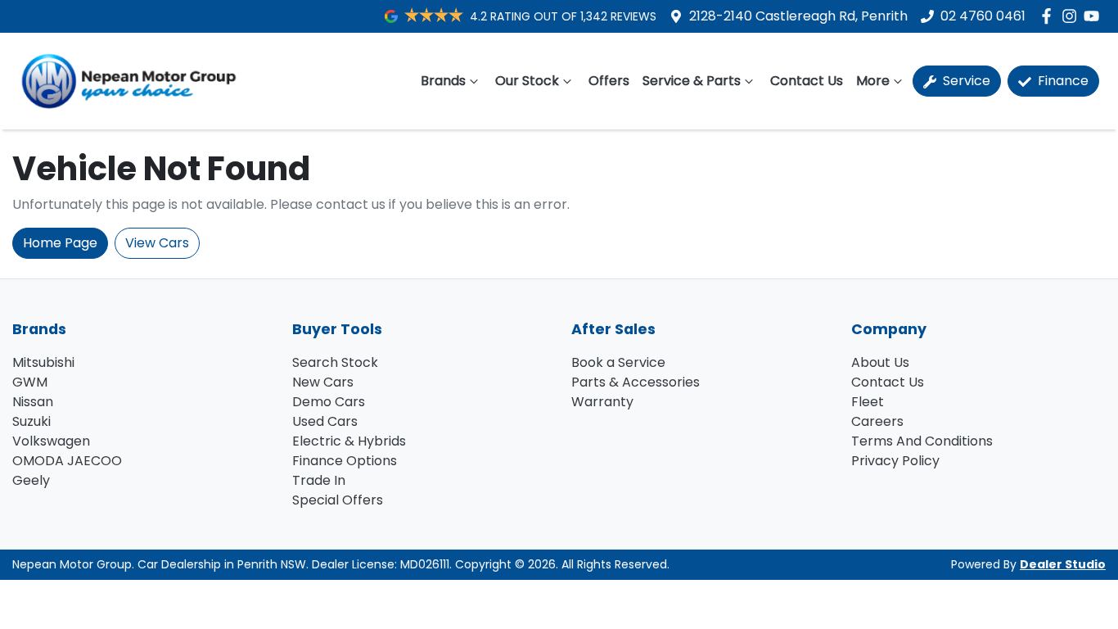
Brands (443, 80)
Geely (31, 480)
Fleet (867, 401)
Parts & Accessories (635, 382)
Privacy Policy (895, 460)
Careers (877, 421)
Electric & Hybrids (349, 441)
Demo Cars (328, 401)
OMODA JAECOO (67, 460)
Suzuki (31, 421)
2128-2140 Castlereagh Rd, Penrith (798, 16)
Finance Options (344, 460)
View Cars (157, 242)
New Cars (323, 382)
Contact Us (806, 80)
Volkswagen (51, 441)
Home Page (60, 242)
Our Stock (527, 80)
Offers (608, 80)
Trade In (318, 480)
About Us (880, 362)
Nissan (32, 401)
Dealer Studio (1063, 564)
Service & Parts (691, 80)
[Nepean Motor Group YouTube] (1095, 16)
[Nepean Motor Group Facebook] (1050, 16)
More (873, 80)
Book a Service (618, 362)
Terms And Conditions (922, 441)
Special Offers (337, 500)
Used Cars (325, 421)
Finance (1062, 80)
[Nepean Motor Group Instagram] (1073, 16)
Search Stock (335, 362)
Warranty (602, 401)
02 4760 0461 (983, 16)
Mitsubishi (43, 362)
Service (965, 80)
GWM (29, 382)
